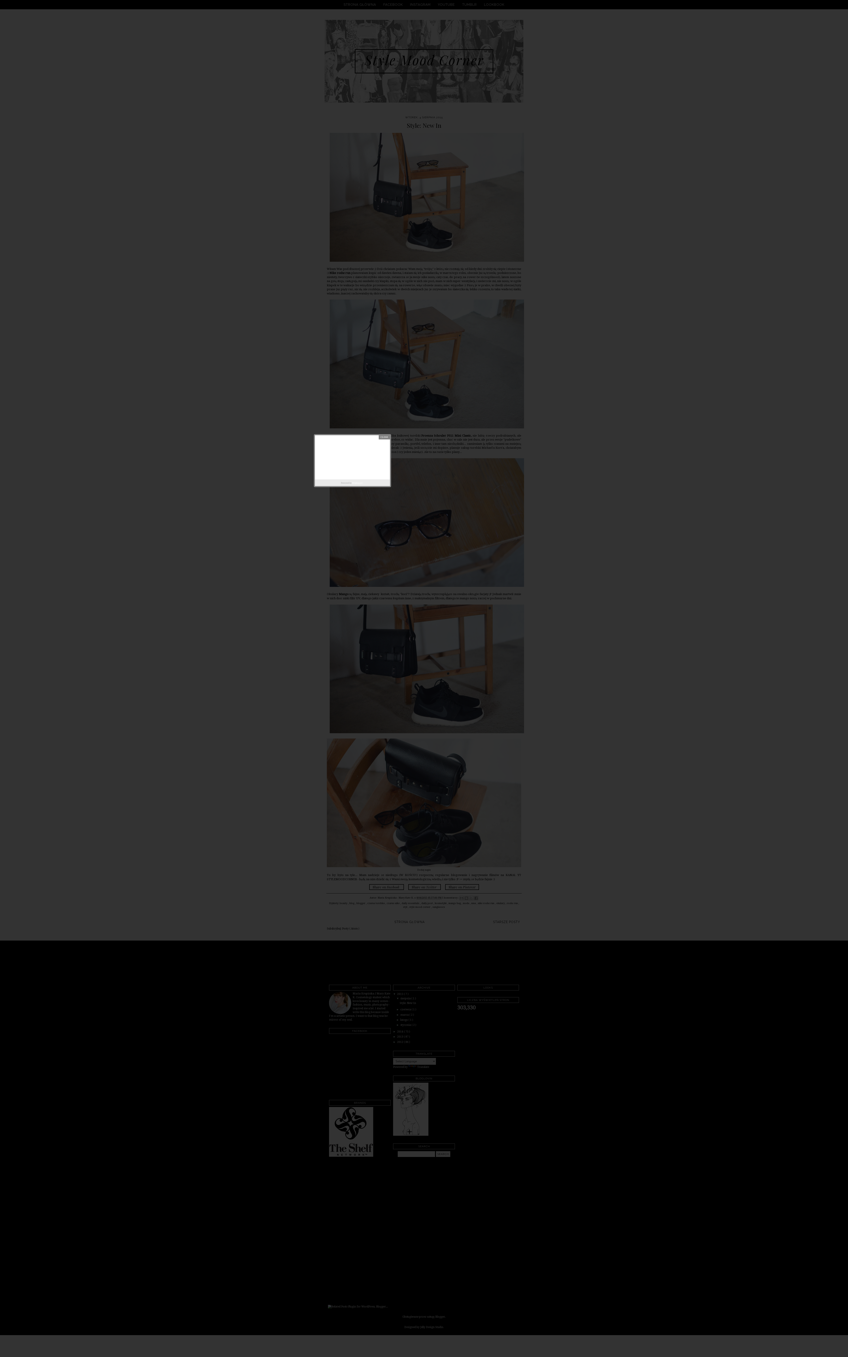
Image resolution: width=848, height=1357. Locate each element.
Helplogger (357, 483)
